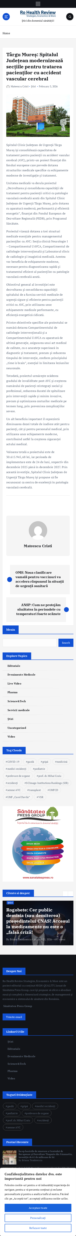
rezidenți (12, 783)
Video (11, 736)
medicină (62, 761)
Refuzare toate (38, 1228)
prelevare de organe (18, 776)
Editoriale (14, 666)
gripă (45, 761)
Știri (33, 86)
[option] (38, 923)
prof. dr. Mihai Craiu (49, 776)
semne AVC (13, 790)
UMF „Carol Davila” (18, 797)
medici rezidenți (16, 768)
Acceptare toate (38, 1208)
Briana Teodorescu (21, 939)
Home (6, 33)
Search (66, 642)
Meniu (10, 629)
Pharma (13, 692)
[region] (38, 1202)
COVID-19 (13, 761)
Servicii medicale (19, 710)
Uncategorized (17, 728)
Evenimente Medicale (21, 674)
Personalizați (38, 1218)
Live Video (14, 683)
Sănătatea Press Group (17, 1006)
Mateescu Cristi (20, 86)
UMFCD (53, 790)
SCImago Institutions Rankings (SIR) (47, 783)
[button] (65, 894)
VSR (40, 797)
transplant (35, 790)
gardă (30, 761)
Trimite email (14, 1017)
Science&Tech (17, 701)
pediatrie (39, 768)
